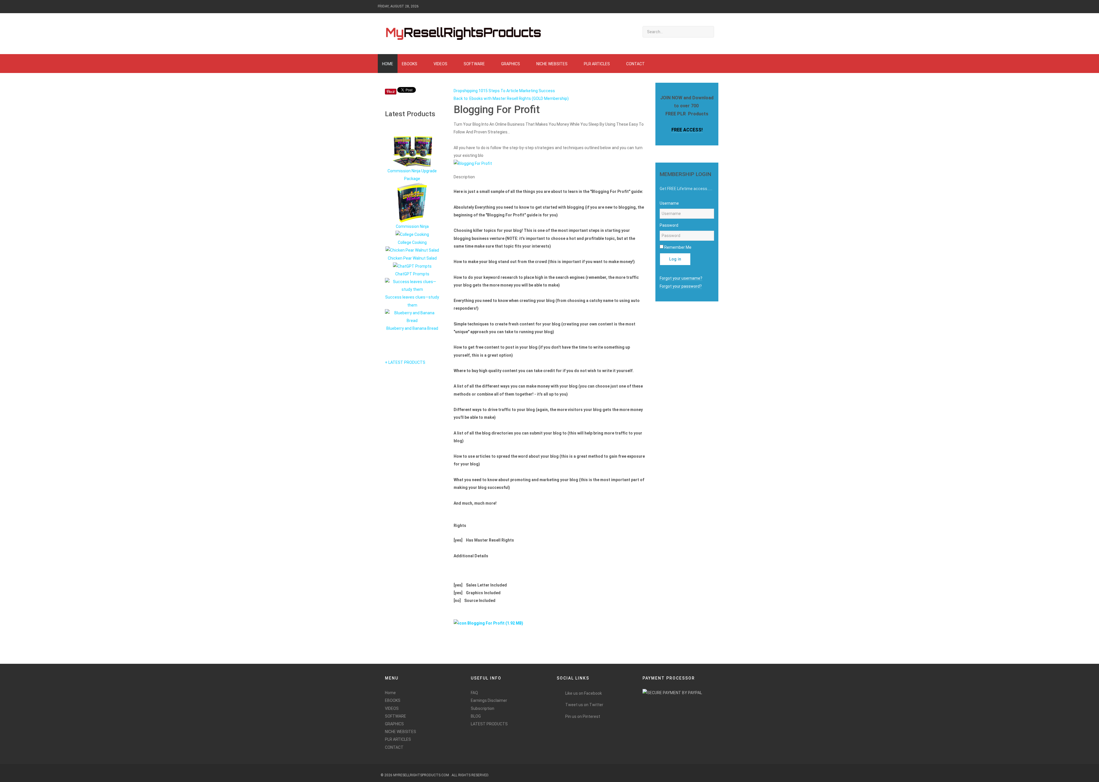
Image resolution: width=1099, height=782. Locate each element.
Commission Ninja (412, 226)
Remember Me (677, 247)
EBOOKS (392, 700)
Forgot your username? (681, 278)
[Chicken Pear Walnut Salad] (412, 250)
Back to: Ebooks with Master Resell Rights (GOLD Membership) (511, 98)
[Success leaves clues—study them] (412, 285)
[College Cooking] (412, 234)
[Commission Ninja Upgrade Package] (412, 151)
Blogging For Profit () (495, 623)
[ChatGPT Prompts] (412, 266)
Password (669, 225)
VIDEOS (392, 708)
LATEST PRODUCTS (489, 724)
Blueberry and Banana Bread (412, 328)
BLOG (476, 716)
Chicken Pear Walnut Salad (412, 258)
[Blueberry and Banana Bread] (412, 316)
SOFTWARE (395, 716)
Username (669, 203)
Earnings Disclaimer (489, 700)
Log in (675, 259)
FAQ (474, 692)
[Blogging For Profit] (473, 163)
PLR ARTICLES (398, 739)
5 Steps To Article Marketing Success (520, 90)
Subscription (482, 708)
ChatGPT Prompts (412, 274)
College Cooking (412, 242)
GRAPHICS (394, 724)
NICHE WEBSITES (400, 731)
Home (390, 692)
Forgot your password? (681, 286)
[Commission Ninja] (412, 202)
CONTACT (394, 747)
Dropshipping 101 (469, 90)
